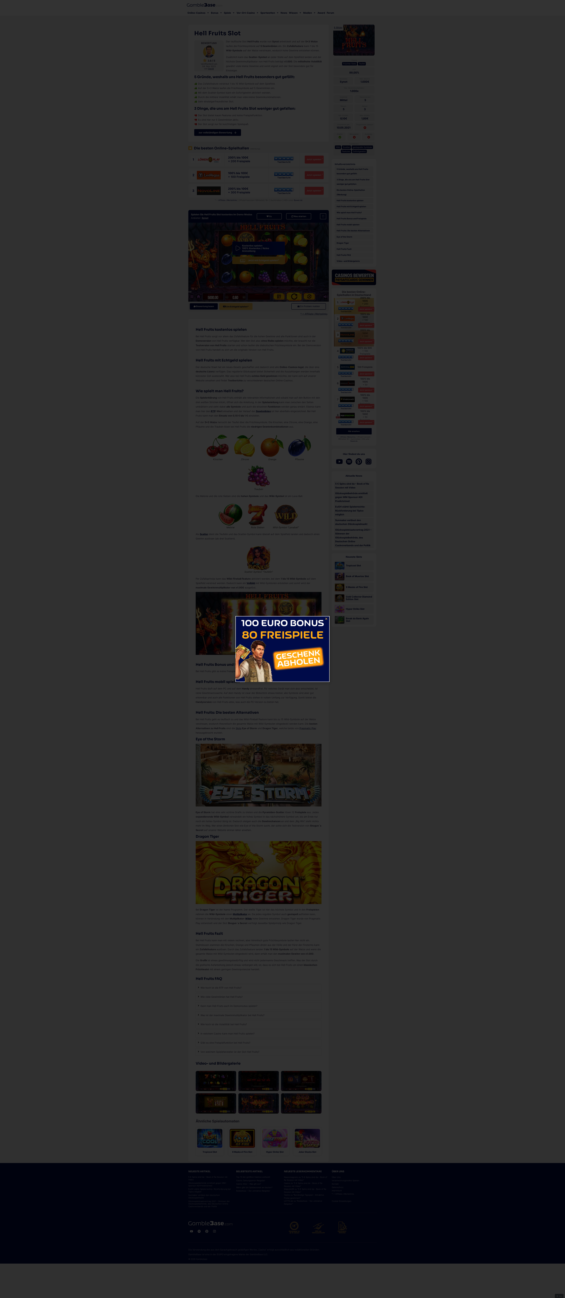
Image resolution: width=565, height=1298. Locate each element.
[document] (282, 649)
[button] (326, 618)
